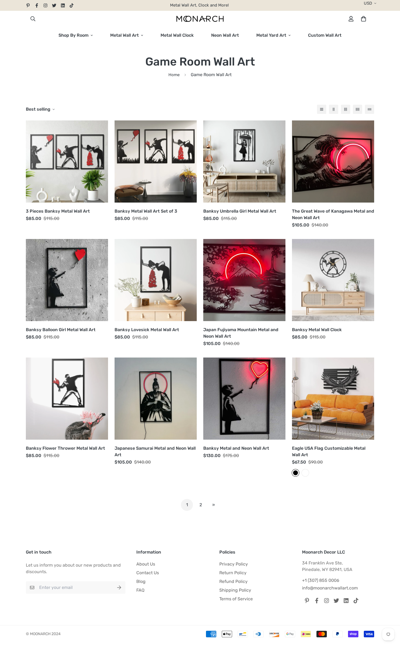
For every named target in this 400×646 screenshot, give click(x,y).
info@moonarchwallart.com (330, 588)
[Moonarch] (200, 19)
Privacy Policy (233, 564)
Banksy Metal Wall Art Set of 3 (146, 211)
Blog (141, 581)
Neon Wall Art (225, 35)
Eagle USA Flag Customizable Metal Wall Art (328, 451)
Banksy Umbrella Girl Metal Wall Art (239, 211)
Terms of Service (236, 598)
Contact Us (147, 572)
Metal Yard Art (271, 35)
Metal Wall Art (124, 35)
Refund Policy (233, 581)
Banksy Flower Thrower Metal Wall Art (65, 448)
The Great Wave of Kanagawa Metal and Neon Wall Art (333, 214)
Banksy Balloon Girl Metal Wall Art (61, 329)
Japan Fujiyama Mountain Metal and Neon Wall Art (240, 333)
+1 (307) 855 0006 (320, 580)
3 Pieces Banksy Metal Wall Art (58, 211)
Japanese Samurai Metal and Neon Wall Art (155, 451)
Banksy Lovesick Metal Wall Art (147, 329)
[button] (362, 19)
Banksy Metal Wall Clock (317, 329)
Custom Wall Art (324, 35)
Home (174, 74)
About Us (145, 564)
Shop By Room (73, 35)
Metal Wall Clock (177, 35)
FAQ (140, 590)
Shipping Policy (235, 590)
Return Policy (233, 572)
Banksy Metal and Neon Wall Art (236, 448)
